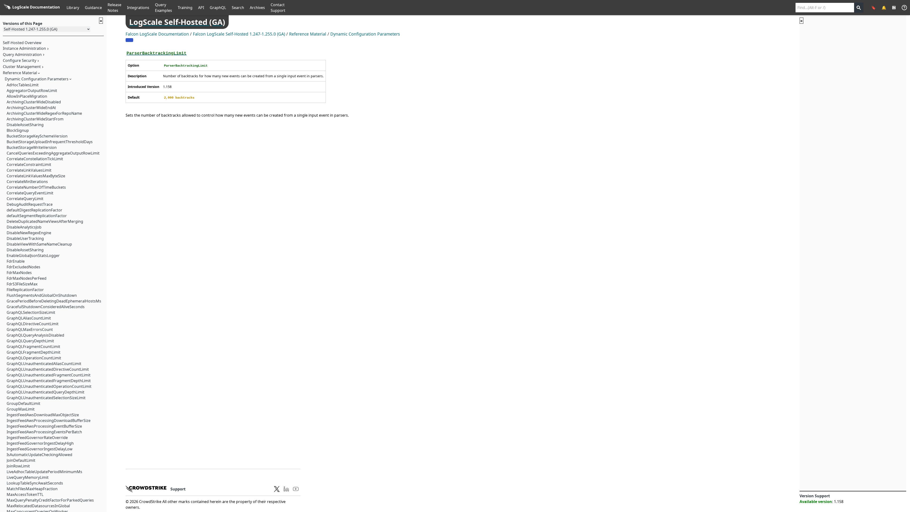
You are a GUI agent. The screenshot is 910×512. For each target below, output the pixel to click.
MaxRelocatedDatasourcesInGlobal (38, 505)
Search (238, 7)
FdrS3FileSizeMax (22, 284)
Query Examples (163, 7)
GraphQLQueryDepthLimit (30, 340)
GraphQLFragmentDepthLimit (33, 352)
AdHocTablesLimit (23, 84)
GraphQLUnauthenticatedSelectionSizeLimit (46, 397)
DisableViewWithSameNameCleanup (39, 244)
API (201, 7)
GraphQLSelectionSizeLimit (31, 312)
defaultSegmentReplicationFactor (37, 215)
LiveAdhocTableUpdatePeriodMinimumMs (44, 471)
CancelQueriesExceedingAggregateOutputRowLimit (53, 153)
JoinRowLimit (18, 466)
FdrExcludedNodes (23, 267)
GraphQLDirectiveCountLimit (33, 323)
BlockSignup (18, 130)
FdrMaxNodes (19, 272)
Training (185, 7)
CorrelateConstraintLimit (29, 164)
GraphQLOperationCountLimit (34, 358)
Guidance (93, 7)
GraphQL (218, 7)
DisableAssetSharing (25, 124)
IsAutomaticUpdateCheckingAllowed (39, 454)
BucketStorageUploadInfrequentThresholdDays (50, 141)
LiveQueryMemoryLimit (28, 477)
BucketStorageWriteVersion (32, 147)
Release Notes (114, 7)
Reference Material (20, 72)
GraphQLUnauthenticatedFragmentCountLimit (49, 375)
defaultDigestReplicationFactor (34, 210)
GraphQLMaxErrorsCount (30, 329)
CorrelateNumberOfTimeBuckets (36, 187)
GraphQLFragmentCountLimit (33, 346)
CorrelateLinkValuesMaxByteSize (36, 175)
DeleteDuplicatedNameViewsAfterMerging (45, 221)
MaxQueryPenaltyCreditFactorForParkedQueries (50, 500)
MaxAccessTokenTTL (25, 494)
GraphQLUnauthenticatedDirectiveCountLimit (48, 369)
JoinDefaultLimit (21, 460)
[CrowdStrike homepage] (146, 489)
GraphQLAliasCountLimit (29, 318)
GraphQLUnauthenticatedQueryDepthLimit (45, 392)
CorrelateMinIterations (27, 181)
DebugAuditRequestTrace (30, 204)
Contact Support (278, 7)
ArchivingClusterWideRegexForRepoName (44, 113)
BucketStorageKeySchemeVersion (37, 136)
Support (178, 489)
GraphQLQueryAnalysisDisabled (35, 335)
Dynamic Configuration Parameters (36, 79)
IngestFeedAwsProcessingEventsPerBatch (44, 431)
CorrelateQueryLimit (25, 198)
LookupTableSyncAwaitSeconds (35, 483)
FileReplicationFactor (25, 289)
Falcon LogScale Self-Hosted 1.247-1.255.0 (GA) (239, 34)
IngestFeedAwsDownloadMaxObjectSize (43, 414)
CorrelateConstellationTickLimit (35, 158)
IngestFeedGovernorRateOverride (37, 437)
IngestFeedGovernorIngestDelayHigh (40, 443)
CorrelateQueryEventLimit (30, 193)
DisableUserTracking (25, 238)
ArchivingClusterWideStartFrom (35, 119)
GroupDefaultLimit (23, 403)
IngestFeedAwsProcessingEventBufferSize (44, 426)
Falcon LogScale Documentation (157, 34)
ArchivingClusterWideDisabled (34, 102)
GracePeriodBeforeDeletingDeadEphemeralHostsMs (54, 301)
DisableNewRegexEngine (29, 232)
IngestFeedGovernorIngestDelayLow (40, 449)
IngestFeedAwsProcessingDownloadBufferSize (49, 420)
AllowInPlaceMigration (27, 96)
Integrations (138, 7)
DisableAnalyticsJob (24, 227)
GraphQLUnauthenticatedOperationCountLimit (49, 386)
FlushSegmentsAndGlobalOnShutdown (42, 295)
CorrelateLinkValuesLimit (29, 170)
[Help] (904, 7)
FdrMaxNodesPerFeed (26, 278)
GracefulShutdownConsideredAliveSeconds (46, 306)
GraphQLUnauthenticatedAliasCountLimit (44, 363)
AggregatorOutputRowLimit (32, 90)
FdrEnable (16, 261)
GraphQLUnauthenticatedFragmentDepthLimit (49, 380)
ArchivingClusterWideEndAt (31, 107)
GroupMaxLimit (21, 409)
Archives (257, 7)
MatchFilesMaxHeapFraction (32, 488)
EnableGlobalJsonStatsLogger (33, 255)
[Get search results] (859, 8)
